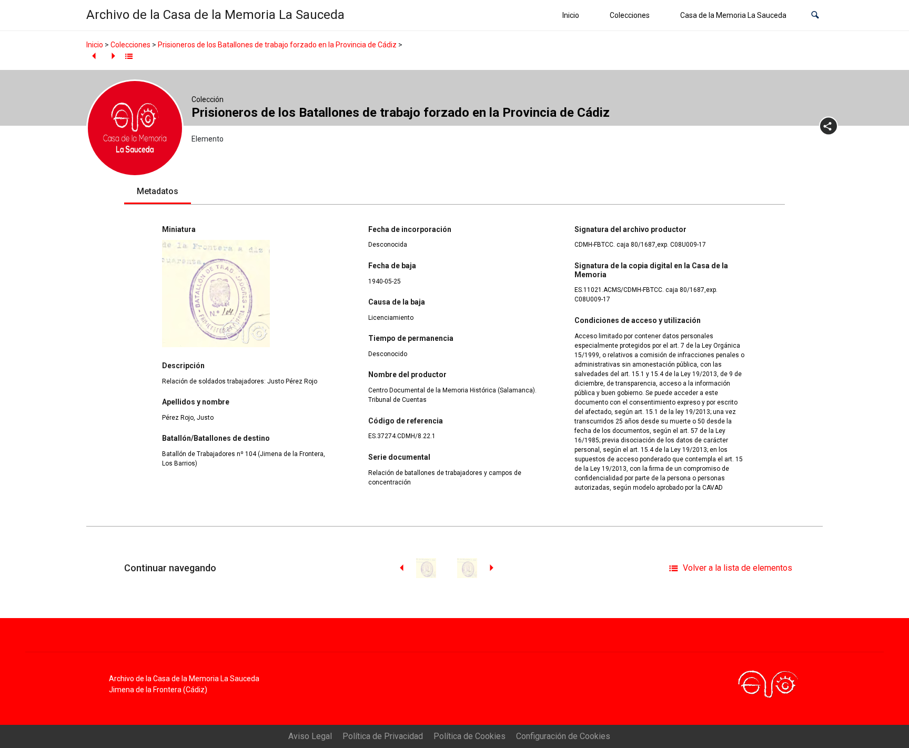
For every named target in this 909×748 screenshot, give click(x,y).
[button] (815, 15)
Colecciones (630, 15)
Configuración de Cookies (563, 736)
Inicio (570, 15)
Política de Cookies (469, 736)
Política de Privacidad (382, 736)
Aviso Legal (310, 736)
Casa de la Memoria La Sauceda (733, 15)
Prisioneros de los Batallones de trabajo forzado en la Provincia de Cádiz (277, 45)
